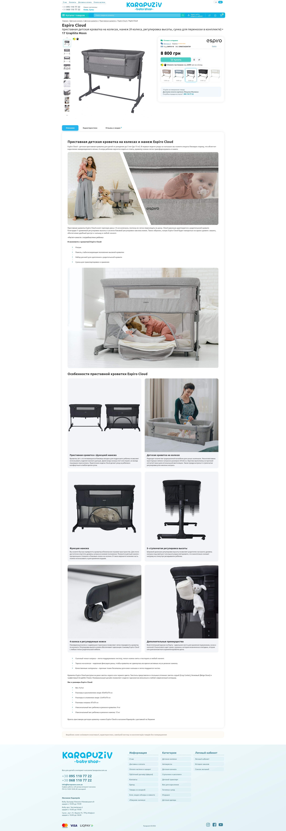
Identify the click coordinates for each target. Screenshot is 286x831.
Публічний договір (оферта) (141, 774)
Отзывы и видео (114, 127)
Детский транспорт (170, 779)
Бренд (132, 784)
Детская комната (169, 769)
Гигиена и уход (168, 790)
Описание (70, 128)
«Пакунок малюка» (137, 800)
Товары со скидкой (137, 790)
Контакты (72, 2)
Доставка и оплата (84, 2)
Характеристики (90, 128)
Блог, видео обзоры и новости (142, 795)
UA (216, 2)
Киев (86, 9)
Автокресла (167, 764)
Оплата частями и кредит (140, 769)
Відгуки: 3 (167, 44)
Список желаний (202, 769)
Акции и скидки (185, 8)
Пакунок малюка (216, 8)
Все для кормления (170, 784)
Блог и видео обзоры (200, 8)
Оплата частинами (184, 65)
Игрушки (166, 795)
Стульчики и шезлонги (172, 774)
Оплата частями (99, 2)
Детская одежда (169, 800)
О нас (65, 2)
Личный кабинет (202, 759)
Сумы (91, 9)
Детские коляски (169, 759)
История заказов (202, 764)
